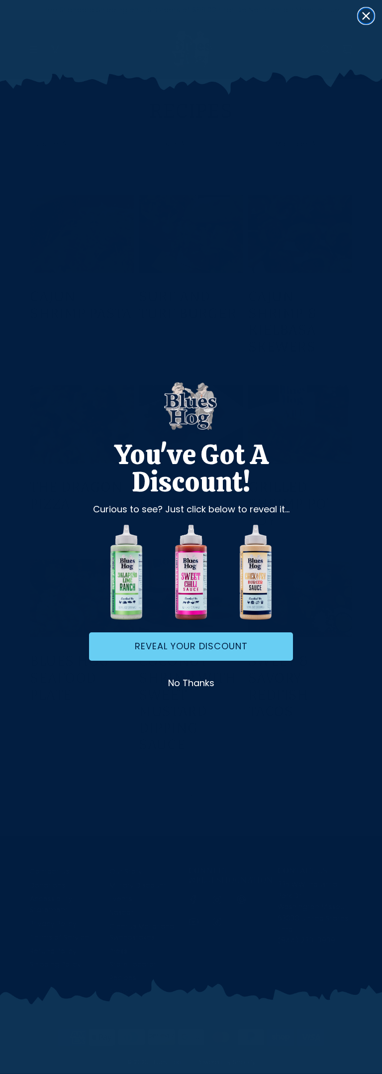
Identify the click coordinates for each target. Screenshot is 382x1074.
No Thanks (191, 683)
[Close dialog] (366, 16)
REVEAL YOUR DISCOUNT (191, 646)
